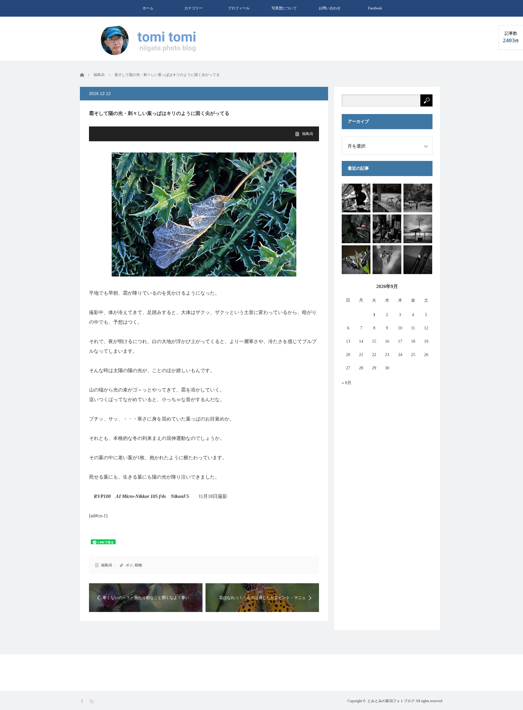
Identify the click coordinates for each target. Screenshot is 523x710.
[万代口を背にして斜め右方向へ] (387, 228)
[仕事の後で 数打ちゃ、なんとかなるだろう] (356, 198)
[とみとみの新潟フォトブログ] (151, 40)
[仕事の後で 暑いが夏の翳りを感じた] (387, 259)
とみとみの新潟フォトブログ (391, 701)
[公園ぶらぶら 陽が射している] (417, 198)
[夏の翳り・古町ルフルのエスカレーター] (417, 259)
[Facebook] (82, 701)
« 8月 (346, 383)
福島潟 (307, 134)
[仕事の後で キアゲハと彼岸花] (356, 259)
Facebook (375, 8)
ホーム (148, 8)
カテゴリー (193, 8)
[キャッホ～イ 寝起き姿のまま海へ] (417, 228)
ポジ (129, 565)
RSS (92, 701)
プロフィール (239, 8)
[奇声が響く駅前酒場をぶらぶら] (356, 228)
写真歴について (284, 8)
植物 (138, 565)
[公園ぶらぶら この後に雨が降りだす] (387, 198)
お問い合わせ (329, 8)
